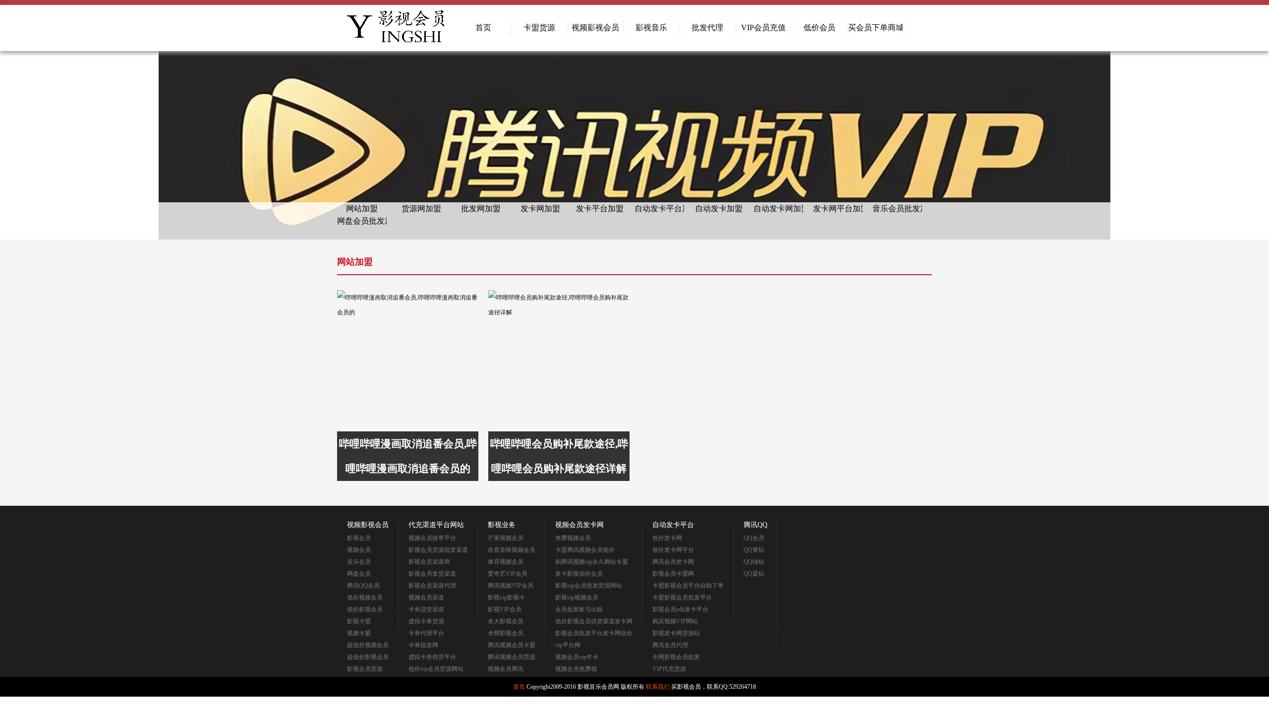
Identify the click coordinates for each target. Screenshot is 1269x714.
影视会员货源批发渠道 (438, 549)
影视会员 (359, 538)
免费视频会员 (573, 538)
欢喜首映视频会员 (511, 549)
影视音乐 (651, 27)
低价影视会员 (365, 609)
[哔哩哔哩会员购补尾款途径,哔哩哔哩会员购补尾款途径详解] (559, 360)
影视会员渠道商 (429, 561)
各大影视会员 (505, 621)
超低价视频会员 (368, 645)
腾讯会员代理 (670, 645)
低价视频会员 (365, 597)
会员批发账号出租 (579, 609)
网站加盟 (362, 208)
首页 (483, 27)
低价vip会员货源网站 (435, 668)
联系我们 (658, 686)
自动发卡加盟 (719, 208)
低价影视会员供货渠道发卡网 (594, 621)
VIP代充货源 (669, 668)
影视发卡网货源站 (676, 633)
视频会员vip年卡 (576, 657)
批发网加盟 (481, 208)
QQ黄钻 (754, 549)
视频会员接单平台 (432, 538)
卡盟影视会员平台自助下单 (688, 585)
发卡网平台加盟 (838, 208)
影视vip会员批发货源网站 (588, 585)
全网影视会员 (505, 633)
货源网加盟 (421, 208)
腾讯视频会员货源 (511, 657)
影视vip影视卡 (506, 597)
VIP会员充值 (763, 27)
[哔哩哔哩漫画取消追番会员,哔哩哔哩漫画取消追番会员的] (407, 360)
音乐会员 (359, 561)
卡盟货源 (539, 27)
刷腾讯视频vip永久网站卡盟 (591, 561)
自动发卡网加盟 (778, 208)
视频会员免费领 (576, 668)
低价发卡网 (667, 538)
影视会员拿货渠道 (432, 573)
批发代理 (707, 27)
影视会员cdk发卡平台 (680, 609)
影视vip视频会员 (576, 597)
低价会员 (819, 27)
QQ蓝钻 (754, 573)
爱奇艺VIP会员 (507, 573)
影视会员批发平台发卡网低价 (594, 633)
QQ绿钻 (754, 561)
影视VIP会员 (504, 609)
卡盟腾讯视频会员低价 (585, 549)
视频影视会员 (595, 27)
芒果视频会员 (505, 538)
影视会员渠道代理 (432, 585)
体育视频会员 (505, 561)
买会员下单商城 (875, 27)
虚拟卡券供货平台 (432, 657)
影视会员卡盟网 (673, 573)
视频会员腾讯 (505, 668)
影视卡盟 (359, 621)
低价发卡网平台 (673, 549)
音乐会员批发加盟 (897, 208)
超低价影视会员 (368, 657)
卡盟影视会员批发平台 (682, 597)
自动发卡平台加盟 (659, 208)
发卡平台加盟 (600, 208)
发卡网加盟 (540, 208)
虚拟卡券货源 (426, 621)
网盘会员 (359, 573)
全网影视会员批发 (676, 657)
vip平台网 (567, 645)
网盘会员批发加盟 (362, 221)
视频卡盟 (359, 633)
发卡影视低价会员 (579, 573)
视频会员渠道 (426, 597)
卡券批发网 (423, 645)
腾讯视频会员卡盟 (511, 645)
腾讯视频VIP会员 (510, 585)
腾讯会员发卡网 (673, 561)
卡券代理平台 (426, 633)
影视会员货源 (365, 668)
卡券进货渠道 (426, 609)
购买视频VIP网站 (675, 621)
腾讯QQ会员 (363, 585)
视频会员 (359, 549)
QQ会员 (754, 538)
